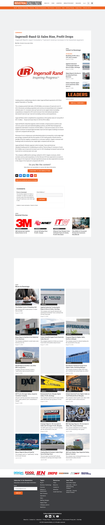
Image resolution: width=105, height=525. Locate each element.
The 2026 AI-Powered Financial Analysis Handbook (79, 232)
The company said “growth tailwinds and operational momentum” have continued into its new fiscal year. (52, 312)
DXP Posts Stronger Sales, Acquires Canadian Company (26, 394)
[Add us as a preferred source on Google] (35, 175)
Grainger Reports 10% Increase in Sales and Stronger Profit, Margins (51, 424)
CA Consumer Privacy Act (69, 519)
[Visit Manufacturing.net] (75, 473)
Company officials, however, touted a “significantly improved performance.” (25, 370)
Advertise (38, 519)
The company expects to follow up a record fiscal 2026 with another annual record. (52, 341)
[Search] (88, 3)
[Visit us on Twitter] (53, 516)
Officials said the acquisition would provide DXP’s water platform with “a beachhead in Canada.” (26, 399)
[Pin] (31, 175)
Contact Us (32, 519)
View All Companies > (78, 103)
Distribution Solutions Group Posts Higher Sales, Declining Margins (76, 366)
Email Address (41, 192)
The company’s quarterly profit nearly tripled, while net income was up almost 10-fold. (52, 398)
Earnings (18, 32)
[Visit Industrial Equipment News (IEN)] (40, 473)
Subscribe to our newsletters (40, 170)
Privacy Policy (46, 519)
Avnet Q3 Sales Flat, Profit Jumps (41, 232)
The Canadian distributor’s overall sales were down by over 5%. (26, 341)
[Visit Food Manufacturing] (30, 473)
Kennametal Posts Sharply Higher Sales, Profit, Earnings (51, 394)
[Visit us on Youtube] (57, 516)
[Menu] (92, 3)
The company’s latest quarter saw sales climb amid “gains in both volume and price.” (77, 398)
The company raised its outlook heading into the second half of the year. (77, 341)
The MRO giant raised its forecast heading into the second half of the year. (51, 428)
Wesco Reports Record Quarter (24, 452)
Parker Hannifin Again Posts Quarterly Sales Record (72, 84)
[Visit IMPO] (52, 473)
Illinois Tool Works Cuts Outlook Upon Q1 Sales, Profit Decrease (61, 232)
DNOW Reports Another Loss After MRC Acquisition (25, 366)
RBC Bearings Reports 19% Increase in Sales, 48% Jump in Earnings (77, 424)
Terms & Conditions (56, 519)
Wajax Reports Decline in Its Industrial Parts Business (73, 75)
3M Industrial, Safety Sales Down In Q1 (22, 232)
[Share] (20, 175)
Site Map (79, 519)
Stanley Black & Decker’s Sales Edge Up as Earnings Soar (52, 453)
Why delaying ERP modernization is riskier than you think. (26, 310)
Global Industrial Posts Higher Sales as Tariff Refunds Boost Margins (78, 394)
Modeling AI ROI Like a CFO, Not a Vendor (73, 56)
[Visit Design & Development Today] (19, 473)
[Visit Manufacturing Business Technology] (86, 473)
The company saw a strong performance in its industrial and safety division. (77, 456)
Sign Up (18, 493)
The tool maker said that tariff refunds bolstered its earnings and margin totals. (51, 456)
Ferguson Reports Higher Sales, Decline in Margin (75, 338)
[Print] (16, 175)
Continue (42, 199)
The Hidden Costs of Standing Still (26, 307)
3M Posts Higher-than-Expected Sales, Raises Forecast (77, 453)
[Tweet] (27, 175)
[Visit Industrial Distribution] (64, 473)
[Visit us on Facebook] (46, 516)
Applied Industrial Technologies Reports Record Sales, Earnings (73, 65)
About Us (26, 519)
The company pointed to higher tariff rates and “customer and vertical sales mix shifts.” (77, 370)
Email (15, 485)
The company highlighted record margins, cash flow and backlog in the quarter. (76, 428)
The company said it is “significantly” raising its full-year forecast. (26, 455)
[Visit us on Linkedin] (50, 516)
